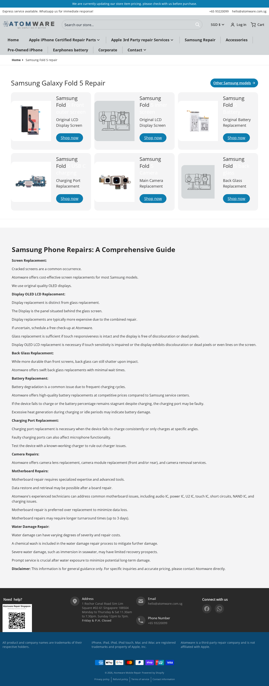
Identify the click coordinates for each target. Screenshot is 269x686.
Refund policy (120, 679)
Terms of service (140, 679)
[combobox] (132, 24)
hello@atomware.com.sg (249, 11)
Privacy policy (101, 679)
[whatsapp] (219, 608)
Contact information (164, 679)
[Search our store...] (198, 25)
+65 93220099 (219, 11)
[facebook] (206, 608)
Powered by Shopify (153, 672)
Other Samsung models (232, 83)
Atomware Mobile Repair (127, 672)
